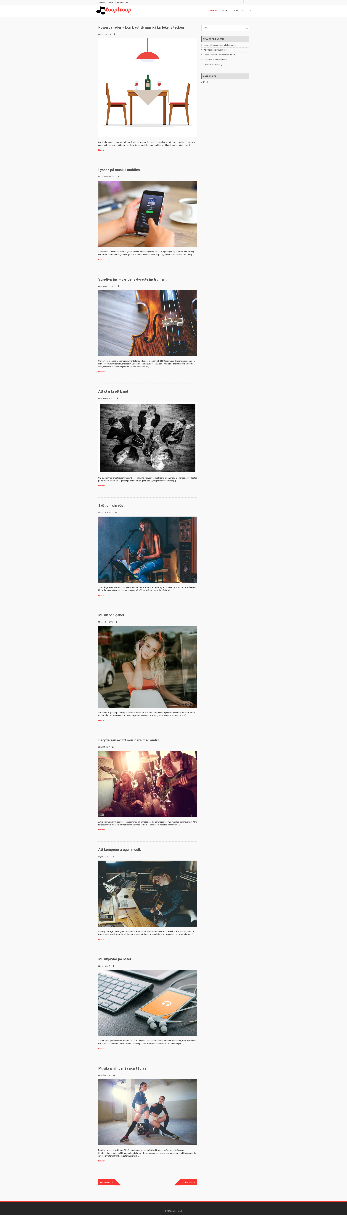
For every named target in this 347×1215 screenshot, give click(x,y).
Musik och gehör (111, 615)
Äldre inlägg (105, 1182)
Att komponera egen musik (119, 850)
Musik (111, 2)
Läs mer (101, 150)
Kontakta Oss (122, 2)
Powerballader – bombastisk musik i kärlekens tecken (141, 27)
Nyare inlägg (190, 1182)
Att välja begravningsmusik (215, 50)
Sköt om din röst (111, 506)
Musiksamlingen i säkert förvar (123, 1068)
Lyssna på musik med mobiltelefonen (220, 45)
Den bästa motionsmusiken (215, 60)
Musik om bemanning (213, 64)
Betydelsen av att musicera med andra (128, 740)
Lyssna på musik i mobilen (119, 170)
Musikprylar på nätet (114, 959)
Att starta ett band (113, 391)
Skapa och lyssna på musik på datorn (219, 55)
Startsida (101, 2)
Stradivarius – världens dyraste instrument (132, 279)
